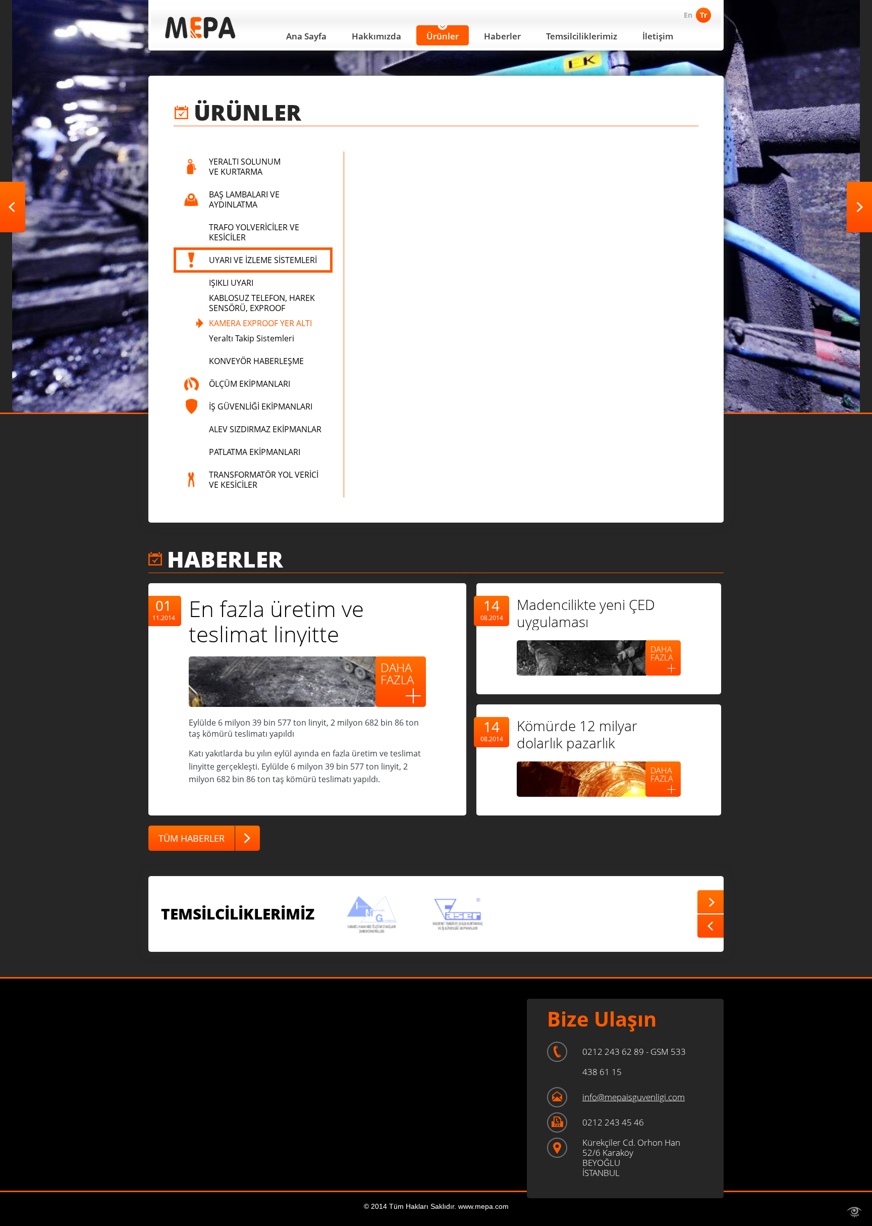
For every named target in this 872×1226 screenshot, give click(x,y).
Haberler (502, 36)
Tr (703, 15)
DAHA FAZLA (397, 673)
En (688, 15)
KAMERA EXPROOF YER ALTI (260, 323)
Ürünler (442, 36)
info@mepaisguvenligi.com (633, 1097)
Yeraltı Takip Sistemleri (251, 338)
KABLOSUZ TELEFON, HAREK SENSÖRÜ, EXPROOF (262, 303)
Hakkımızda (376, 36)
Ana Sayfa (306, 36)
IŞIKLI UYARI (231, 283)
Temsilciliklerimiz (581, 36)
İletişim (657, 36)
